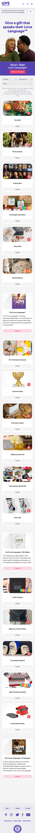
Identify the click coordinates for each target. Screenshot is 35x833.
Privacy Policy (17, 821)
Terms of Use (8, 821)
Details (17, 126)
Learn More (21, 12)
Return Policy (27, 821)
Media (17, 808)
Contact (28, 808)
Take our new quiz (17, 72)
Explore (17, 331)
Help (7, 808)
